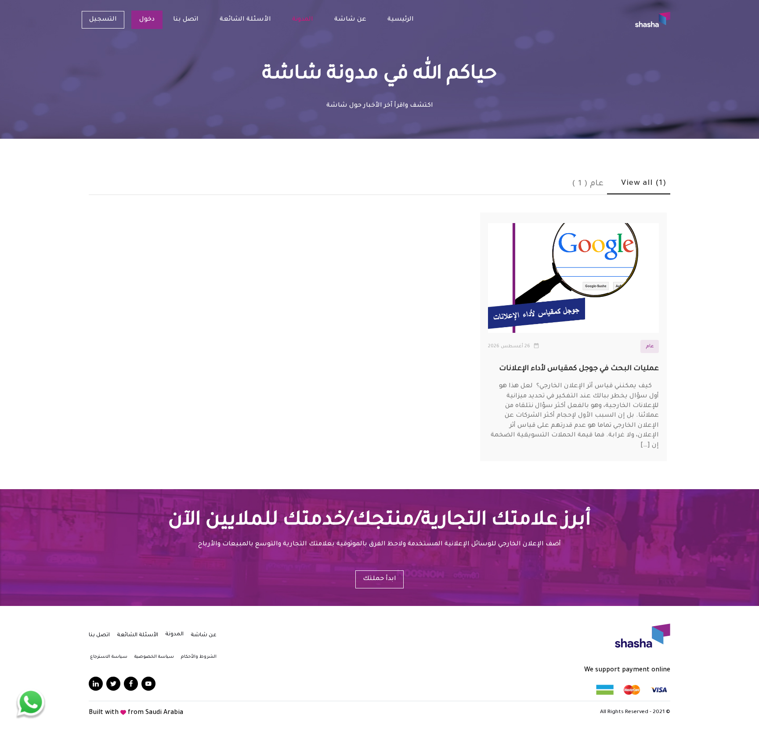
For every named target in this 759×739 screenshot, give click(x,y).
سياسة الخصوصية (154, 657)
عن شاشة (350, 19)
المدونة (302, 19)
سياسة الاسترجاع (108, 657)
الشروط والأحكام (199, 657)
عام (650, 346)
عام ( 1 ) (588, 184)
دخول (147, 19)
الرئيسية (400, 19)
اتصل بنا (186, 19)
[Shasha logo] (652, 20)
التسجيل (103, 19)
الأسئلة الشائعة (245, 19)
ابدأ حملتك (379, 579)
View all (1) (644, 183)
